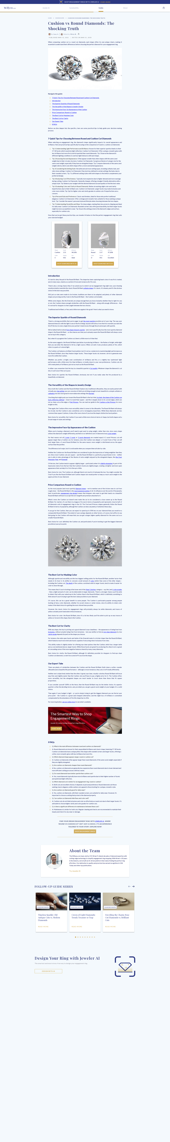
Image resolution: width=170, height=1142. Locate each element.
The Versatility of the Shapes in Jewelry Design (67, 106)
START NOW (56, 728)
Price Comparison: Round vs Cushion (64, 112)
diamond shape (81, 488)
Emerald (64, 459)
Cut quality (93, 368)
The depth (69, 583)
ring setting (60, 391)
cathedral (51, 393)
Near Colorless (91, 589)
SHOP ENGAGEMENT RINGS (85, 831)
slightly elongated (106, 463)
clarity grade (52, 634)
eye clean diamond (109, 632)
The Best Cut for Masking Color (63, 115)
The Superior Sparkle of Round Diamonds (66, 104)
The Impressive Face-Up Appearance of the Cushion (69, 109)
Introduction (56, 101)
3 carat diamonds (84, 437)
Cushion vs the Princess (107, 402)
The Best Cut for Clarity (60, 118)
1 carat (66, 437)
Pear (56, 459)
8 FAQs (54, 124)
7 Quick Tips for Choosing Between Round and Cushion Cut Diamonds (75, 98)
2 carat (72, 437)
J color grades (117, 589)
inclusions (51, 632)
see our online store (68, 702)
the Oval (119, 457)
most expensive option (81, 491)
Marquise (51, 459)
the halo (91, 393)
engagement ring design (69, 493)
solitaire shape (88, 288)
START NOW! (105, 2)
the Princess (74, 402)
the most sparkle (89, 321)
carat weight (112, 433)
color (93, 581)
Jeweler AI (99, 821)
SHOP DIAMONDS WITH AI (66, 263)
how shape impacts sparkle (76, 330)
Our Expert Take (57, 121)
